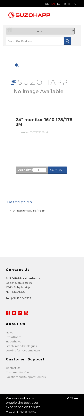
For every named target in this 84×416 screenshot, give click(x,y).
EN (53, 3)
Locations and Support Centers (26, 376)
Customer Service (17, 372)
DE (47, 3)
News (9, 332)
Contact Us (13, 367)
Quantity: (25, 169)
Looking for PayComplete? (23, 350)
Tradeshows (13, 341)
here (31, 411)
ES (58, 3)
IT (69, 3)
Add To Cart (57, 169)
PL (74, 3)
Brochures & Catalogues (21, 346)
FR (64, 3)
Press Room (13, 337)
